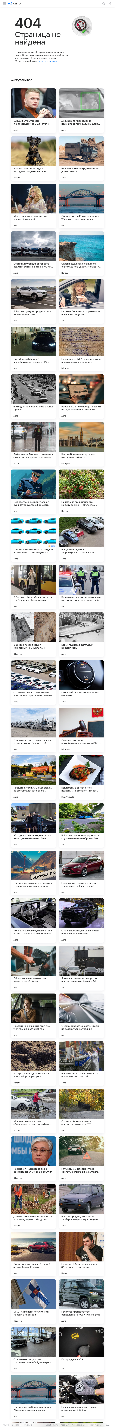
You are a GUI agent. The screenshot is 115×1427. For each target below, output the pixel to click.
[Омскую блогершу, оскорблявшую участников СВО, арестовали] (81, 730)
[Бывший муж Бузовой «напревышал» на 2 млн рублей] (33, 110)
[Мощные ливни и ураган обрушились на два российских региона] (33, 1111)
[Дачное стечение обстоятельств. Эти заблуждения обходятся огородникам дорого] (33, 1206)
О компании (17, 1425)
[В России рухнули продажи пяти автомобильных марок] (33, 301)
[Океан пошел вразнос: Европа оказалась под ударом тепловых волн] (81, 253)
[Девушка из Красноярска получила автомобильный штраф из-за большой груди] (81, 110)
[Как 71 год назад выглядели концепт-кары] (81, 634)
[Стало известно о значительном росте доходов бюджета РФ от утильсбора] (33, 730)
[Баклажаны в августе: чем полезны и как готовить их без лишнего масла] (81, 777)
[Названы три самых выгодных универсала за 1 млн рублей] (81, 873)
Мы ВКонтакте (52, 1425)
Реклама (28, 1425)
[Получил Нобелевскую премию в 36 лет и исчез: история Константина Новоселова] (81, 1254)
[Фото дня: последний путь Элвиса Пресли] (33, 396)
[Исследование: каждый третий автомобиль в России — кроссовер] (33, 1254)
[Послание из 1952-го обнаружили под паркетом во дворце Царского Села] (81, 349)
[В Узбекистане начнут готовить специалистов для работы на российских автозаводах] (81, 1063)
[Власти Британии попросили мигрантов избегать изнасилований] (81, 444)
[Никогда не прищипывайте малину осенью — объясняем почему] (81, 492)
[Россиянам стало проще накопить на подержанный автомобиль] (81, 396)
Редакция (65, 1425)
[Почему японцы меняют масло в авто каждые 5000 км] (81, 1397)
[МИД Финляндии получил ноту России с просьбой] (33, 1301)
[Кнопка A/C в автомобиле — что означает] (81, 682)
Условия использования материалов (88, 1425)
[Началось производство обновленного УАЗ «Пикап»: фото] (81, 1301)
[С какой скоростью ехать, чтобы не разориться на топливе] (81, 1016)
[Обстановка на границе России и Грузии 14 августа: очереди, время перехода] (33, 873)
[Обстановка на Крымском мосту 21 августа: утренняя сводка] (33, 1397)
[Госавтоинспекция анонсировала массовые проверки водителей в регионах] (81, 587)
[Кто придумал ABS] (81, 1349)
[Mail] (10, 3)
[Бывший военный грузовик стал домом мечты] (81, 158)
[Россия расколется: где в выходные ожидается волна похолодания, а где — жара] (33, 158)
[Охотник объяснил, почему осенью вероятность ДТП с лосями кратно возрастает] (81, 1111)
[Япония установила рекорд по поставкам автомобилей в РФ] (81, 968)
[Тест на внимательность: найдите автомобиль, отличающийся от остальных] (33, 539)
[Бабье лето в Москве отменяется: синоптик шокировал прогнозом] (33, 444)
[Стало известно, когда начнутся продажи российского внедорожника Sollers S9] (81, 920)
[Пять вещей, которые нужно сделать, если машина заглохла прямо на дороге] (81, 1158)
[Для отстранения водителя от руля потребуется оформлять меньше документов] (33, 492)
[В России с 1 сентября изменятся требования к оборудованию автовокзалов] (33, 587)
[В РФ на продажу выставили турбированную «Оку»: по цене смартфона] (81, 1206)
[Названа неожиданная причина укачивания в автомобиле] (33, 1016)
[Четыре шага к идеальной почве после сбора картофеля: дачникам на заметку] (33, 1063)
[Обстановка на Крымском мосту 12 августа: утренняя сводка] (81, 206)
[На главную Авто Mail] (16, 3)
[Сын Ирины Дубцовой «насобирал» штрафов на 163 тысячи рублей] (33, 349)
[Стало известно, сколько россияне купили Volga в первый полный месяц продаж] (33, 1349)
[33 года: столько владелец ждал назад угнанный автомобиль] (33, 825)
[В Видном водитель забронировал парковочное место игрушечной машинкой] (81, 539)
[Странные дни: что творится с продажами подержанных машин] (33, 682)
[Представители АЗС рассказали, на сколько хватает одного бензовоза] (33, 777)
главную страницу (47, 61)
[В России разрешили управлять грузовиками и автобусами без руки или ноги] (81, 825)
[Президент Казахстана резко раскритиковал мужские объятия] (33, 1158)
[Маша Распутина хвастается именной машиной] (33, 206)
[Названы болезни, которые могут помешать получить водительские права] (81, 301)
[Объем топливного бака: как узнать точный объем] (33, 968)
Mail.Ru (6, 1425)
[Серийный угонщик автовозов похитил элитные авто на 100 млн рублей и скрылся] (33, 253)
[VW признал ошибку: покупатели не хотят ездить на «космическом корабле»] (33, 920)
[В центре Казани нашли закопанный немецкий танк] (33, 634)
